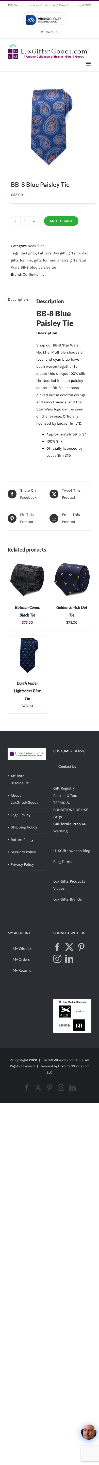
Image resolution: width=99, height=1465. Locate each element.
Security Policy (23, 852)
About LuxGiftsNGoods (25, 799)
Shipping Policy (24, 827)
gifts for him (21, 260)
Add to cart (61, 221)
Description (18, 299)
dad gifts (28, 253)
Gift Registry (64, 788)
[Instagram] (57, 959)
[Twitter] (69, 947)
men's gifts (67, 260)
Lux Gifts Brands (67, 899)
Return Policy (22, 839)
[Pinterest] (81, 947)
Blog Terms (62, 861)
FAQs (57, 817)
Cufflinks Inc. (34, 274)
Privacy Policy (22, 864)
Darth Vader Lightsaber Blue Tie (27, 691)
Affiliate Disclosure (20, 779)
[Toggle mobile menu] (88, 63)
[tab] (18, 299)
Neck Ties (36, 246)
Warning (60, 831)
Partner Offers (65, 795)
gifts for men (45, 260)
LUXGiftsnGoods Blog (71, 850)
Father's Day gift (52, 253)
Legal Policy (20, 815)
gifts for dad (78, 253)
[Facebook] (57, 947)
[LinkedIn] (69, 959)
